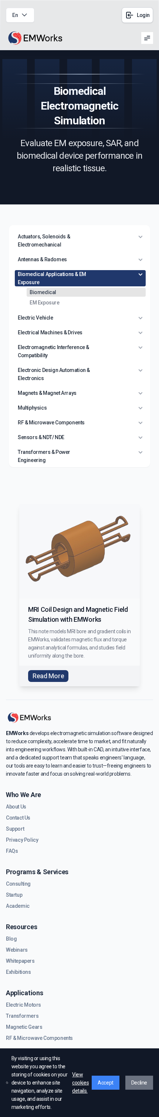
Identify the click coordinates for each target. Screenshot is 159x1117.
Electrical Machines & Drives (50, 332)
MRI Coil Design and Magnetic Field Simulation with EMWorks (78, 614)
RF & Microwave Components (51, 422)
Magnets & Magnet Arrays (47, 393)
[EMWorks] (35, 38)
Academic (18, 906)
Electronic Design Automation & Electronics (54, 374)
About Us (16, 807)
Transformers (22, 1016)
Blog (11, 939)
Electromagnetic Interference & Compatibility (53, 351)
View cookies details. (80, 1083)
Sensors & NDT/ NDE (41, 437)
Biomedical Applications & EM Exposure (52, 278)
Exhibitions (18, 972)
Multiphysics (32, 408)
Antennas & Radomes (42, 259)
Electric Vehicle (35, 318)
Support (15, 829)
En (15, 15)
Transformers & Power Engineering (44, 456)
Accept (106, 1083)
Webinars (17, 950)
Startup (14, 895)
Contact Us (18, 818)
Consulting (18, 884)
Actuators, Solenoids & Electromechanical (44, 241)
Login (143, 15)
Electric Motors (23, 1005)
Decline (139, 1083)
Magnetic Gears (24, 1027)
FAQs (12, 851)
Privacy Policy (22, 840)
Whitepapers (20, 961)
